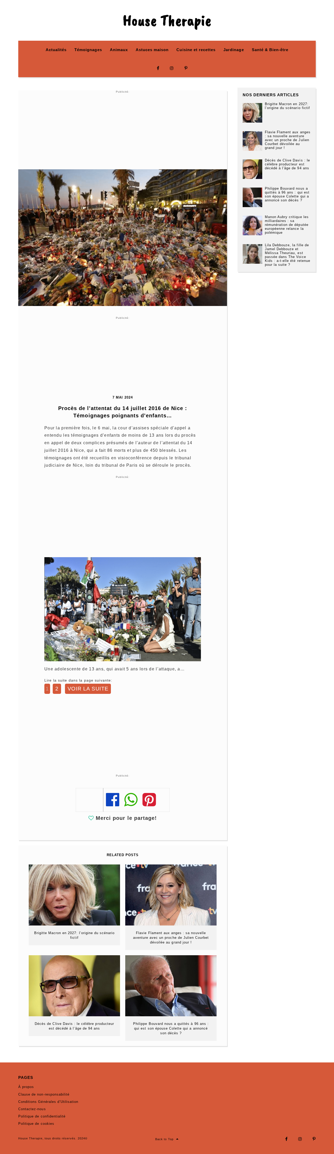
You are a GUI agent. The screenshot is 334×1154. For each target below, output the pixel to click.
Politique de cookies (36, 1124)
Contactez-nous (32, 1109)
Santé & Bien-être (270, 49)
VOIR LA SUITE (88, 689)
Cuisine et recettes (196, 49)
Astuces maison (152, 49)
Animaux (119, 49)
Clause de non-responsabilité (43, 1094)
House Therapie (167, 20)
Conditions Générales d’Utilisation (48, 1102)
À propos (26, 1087)
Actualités (56, 49)
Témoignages (88, 49)
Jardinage (233, 49)
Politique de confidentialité (41, 1116)
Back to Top (164, 1139)
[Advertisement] (122, 130)
